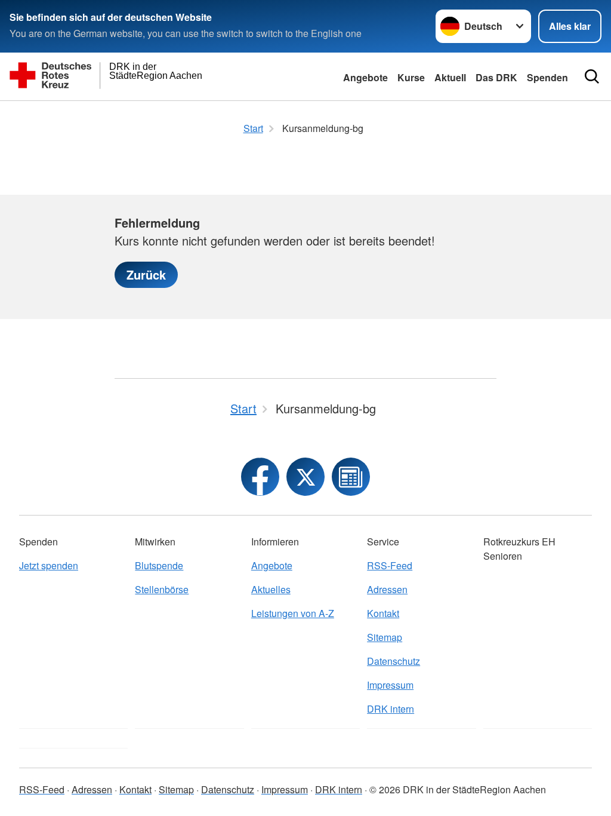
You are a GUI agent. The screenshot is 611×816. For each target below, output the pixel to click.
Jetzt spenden (48, 565)
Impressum (390, 685)
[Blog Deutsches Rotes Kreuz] (351, 477)
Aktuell (450, 77)
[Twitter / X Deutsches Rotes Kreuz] (305, 477)
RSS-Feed (389, 565)
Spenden (547, 77)
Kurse (411, 77)
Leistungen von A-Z (292, 613)
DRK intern (390, 709)
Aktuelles (271, 589)
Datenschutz (393, 661)
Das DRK (496, 77)
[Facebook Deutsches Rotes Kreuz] (260, 477)
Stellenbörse (162, 589)
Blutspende (159, 565)
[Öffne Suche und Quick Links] (591, 76)
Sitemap (384, 637)
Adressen (387, 589)
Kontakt (383, 613)
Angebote (365, 77)
